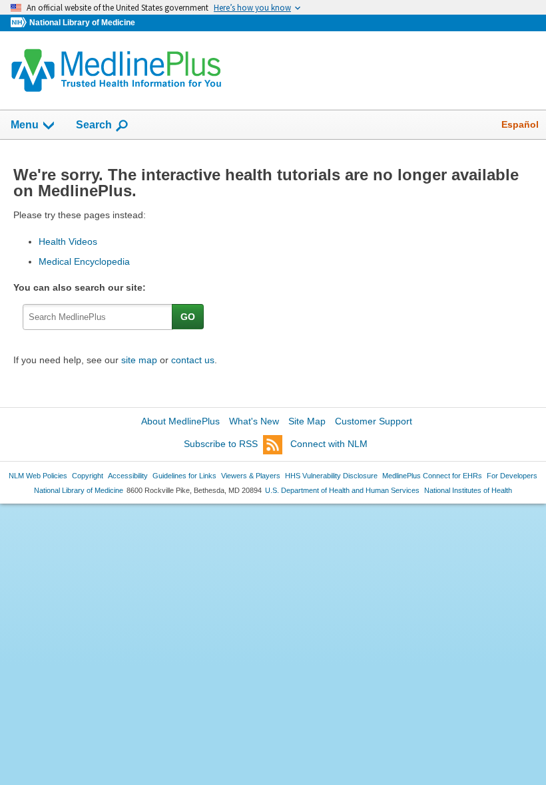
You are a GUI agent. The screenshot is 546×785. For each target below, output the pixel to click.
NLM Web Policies (38, 476)
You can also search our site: (82, 287)
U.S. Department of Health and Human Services (342, 490)
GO (187, 316)
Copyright (87, 476)
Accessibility (128, 476)
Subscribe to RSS (221, 443)
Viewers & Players (250, 476)
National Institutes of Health (468, 490)
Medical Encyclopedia (84, 261)
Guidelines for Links (184, 476)
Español (520, 124)
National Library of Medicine (82, 22)
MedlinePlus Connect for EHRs (432, 476)
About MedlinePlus (180, 421)
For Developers (512, 476)
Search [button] (94, 124)
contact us (192, 360)
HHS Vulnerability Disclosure (331, 476)
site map (139, 360)
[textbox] (98, 317)
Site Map (307, 421)
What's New (254, 421)
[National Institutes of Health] (20, 23)
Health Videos (68, 241)
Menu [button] (25, 124)
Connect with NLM (329, 443)
